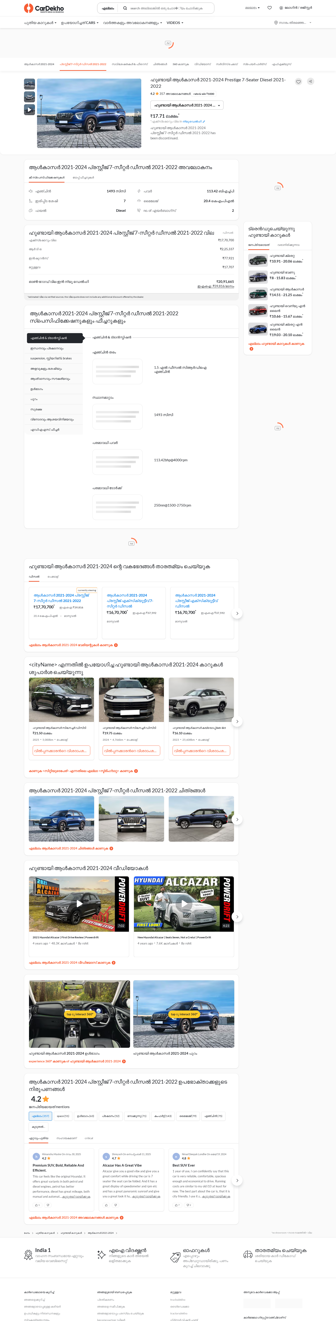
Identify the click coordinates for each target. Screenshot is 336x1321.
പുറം (33, 399)
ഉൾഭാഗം (36, 389)
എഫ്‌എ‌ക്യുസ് (281, 64)
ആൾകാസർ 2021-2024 (39, 64)
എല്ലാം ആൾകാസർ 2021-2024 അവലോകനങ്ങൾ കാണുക (73, 1217)
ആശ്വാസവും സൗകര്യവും (50, 378)
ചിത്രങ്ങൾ (160, 64)
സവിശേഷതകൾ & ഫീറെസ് (129, 64)
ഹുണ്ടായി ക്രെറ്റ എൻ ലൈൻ (286, 326)
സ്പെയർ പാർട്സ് (254, 64)
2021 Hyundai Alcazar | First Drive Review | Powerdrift (66, 937)
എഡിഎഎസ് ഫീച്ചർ (44, 429)
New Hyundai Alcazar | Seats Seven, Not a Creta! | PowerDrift (174, 937)
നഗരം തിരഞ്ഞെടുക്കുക (293, 22)
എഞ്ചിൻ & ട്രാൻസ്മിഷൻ (48, 338)
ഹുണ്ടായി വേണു (282, 272)
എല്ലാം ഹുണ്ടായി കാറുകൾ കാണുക (276, 343)
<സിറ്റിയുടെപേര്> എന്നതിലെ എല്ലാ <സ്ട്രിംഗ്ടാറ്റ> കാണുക (88, 771)
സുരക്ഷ (36, 409)
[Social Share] (310, 81)
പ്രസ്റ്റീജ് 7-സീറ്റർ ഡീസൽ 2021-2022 (83, 64)
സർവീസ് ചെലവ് (226, 64)
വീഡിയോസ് (202, 64)
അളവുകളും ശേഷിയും (46, 368)
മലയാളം (251, 7)
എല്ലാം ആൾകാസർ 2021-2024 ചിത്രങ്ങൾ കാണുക (68, 848)
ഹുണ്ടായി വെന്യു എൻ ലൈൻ (287, 308)
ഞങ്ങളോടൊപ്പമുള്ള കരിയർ (42, 1306)
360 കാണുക (181, 64)
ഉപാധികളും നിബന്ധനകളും (42, 1313)
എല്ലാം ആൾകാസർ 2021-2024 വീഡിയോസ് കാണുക (69, 962)
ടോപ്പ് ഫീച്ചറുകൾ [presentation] (83, 177)
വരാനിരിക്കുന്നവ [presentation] (288, 245)
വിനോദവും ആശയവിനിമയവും (52, 419)
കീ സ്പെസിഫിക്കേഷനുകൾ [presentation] (46, 177)
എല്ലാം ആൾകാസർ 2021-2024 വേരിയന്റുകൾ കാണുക (71, 645)
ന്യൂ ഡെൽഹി (192, 121)
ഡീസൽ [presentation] (34, 576)
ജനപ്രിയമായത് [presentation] (258, 245)
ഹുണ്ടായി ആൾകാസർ (287, 289)
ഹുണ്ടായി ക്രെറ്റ (282, 255)
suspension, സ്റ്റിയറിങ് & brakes (51, 358)
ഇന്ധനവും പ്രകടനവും (46, 348)
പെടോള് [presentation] (53, 576)
